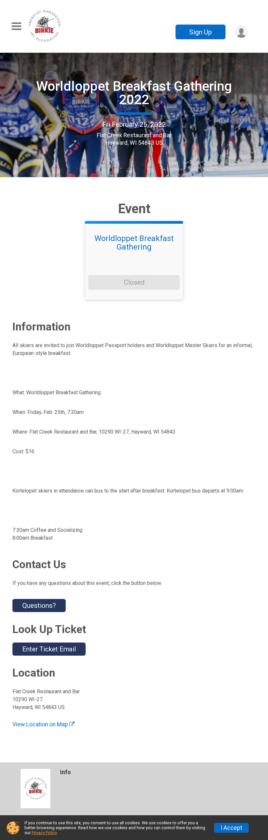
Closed (134, 282)
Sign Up (200, 32)
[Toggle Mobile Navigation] (16, 26)
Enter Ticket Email (49, 649)
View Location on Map (40, 724)
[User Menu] (241, 32)
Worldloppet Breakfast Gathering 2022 (134, 92)
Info (65, 772)
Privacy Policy (44, 832)
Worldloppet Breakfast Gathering (134, 243)
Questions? (39, 605)
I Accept (231, 828)
